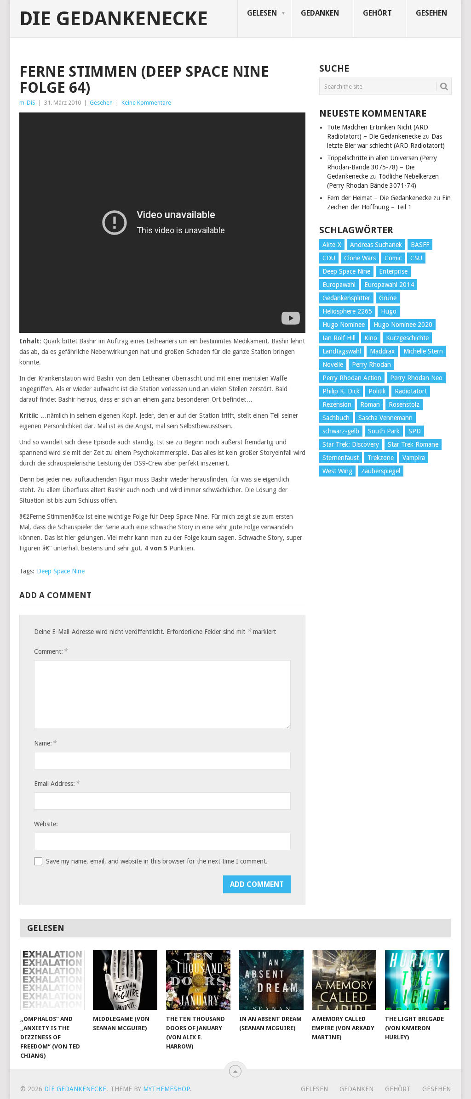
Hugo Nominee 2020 (402, 324)
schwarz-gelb (340, 431)
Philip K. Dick (341, 391)
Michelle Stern (423, 351)
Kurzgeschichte (407, 338)
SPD (414, 431)
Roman (370, 404)
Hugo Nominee (343, 324)
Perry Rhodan (371, 364)
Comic (393, 258)
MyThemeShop (166, 1089)
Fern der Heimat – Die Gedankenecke (379, 198)
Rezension (336, 404)
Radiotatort (411, 391)
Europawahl (339, 284)
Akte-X (331, 244)
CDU (328, 258)
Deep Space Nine (61, 571)
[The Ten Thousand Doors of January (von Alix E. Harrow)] (198, 980)
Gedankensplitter (346, 298)
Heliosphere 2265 (347, 311)
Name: (45, 743)
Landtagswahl (341, 351)
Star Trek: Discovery (350, 444)
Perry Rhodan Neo (416, 377)
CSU (416, 258)
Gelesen (262, 13)
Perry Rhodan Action (351, 377)
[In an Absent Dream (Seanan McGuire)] (271, 980)
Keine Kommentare (146, 102)
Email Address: (56, 783)
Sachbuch (336, 417)
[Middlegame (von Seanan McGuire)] (125, 980)
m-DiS (27, 102)
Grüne (387, 298)
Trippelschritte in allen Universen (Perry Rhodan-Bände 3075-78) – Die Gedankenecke (382, 167)
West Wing (337, 471)
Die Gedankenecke (113, 18)
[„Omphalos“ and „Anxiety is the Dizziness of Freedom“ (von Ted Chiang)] (52, 980)
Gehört (377, 13)
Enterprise (393, 271)
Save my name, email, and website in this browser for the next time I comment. (157, 861)
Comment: (50, 651)
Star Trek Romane (413, 444)
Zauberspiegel (380, 471)
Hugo (388, 311)
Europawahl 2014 (389, 284)
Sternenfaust (340, 457)
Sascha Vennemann (385, 417)
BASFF (420, 244)
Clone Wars (360, 258)
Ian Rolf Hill (339, 338)
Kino (370, 338)
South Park (384, 431)
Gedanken (320, 13)
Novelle (332, 364)
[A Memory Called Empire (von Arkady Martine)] (344, 980)
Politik (377, 391)
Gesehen (431, 13)
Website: (46, 824)
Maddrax (382, 351)
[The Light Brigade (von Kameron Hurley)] (417, 980)
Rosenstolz (404, 404)
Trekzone (381, 457)
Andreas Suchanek (376, 244)
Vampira (413, 457)
